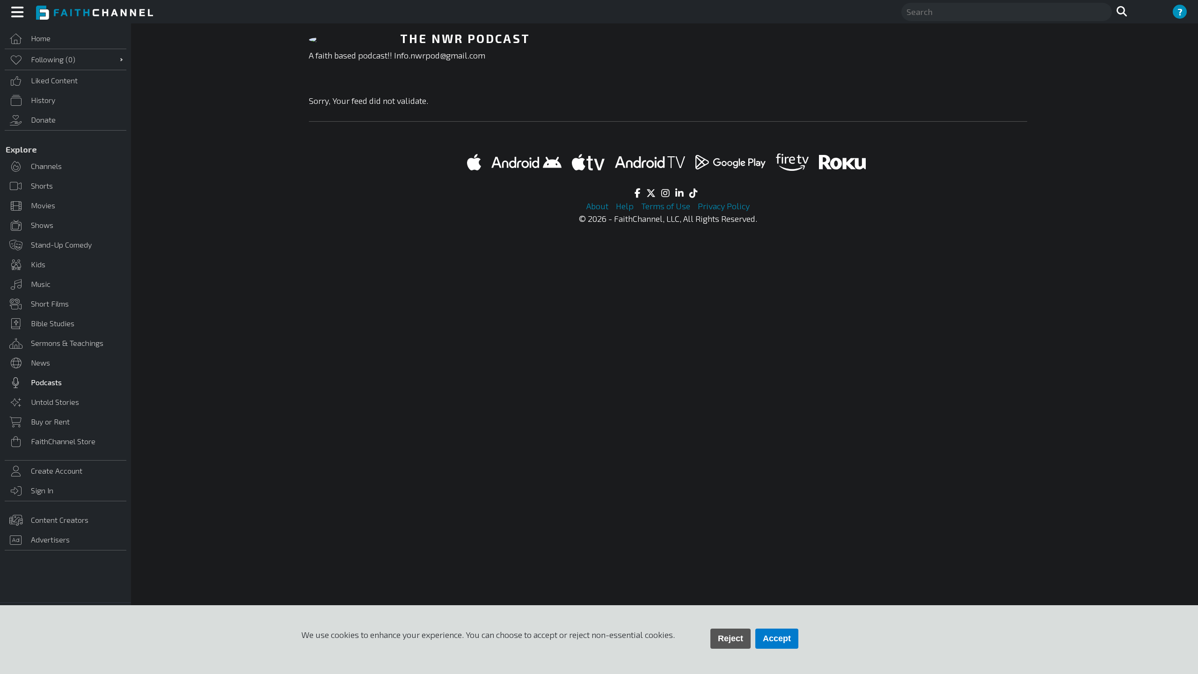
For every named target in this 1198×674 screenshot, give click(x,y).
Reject (730, 638)
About (598, 206)
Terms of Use (666, 206)
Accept (777, 638)
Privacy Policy (724, 206)
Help (626, 206)
